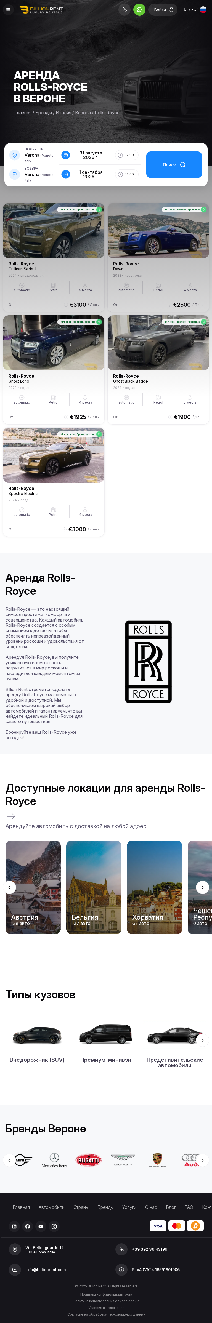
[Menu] (8, 9)
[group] (106, 887)
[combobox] (194, 10)
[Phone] (124, 10)
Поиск (169, 164)
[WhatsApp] (139, 10)
